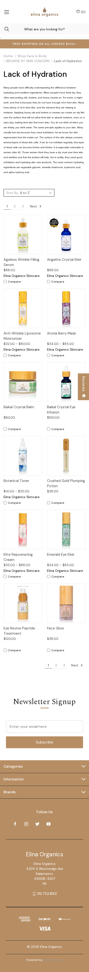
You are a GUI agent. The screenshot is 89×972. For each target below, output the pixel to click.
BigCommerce (53, 960)
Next (34, 206)
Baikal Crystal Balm (19, 407)
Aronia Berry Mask (61, 333)
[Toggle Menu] (6, 12)
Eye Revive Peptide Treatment (19, 631)
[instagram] (26, 824)
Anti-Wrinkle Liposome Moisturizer (22, 336)
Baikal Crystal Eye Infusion (61, 410)
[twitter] (37, 824)
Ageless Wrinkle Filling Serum (21, 262)
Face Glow (55, 628)
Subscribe (44, 742)
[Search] (4, 29)
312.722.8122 (47, 893)
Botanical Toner (16, 480)
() (82, 12)
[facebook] (15, 824)
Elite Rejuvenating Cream (18, 557)
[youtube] (49, 824)
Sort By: (12, 193)
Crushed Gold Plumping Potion (66, 483)
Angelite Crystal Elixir (64, 259)
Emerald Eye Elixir (61, 554)
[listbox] (36, 192)
